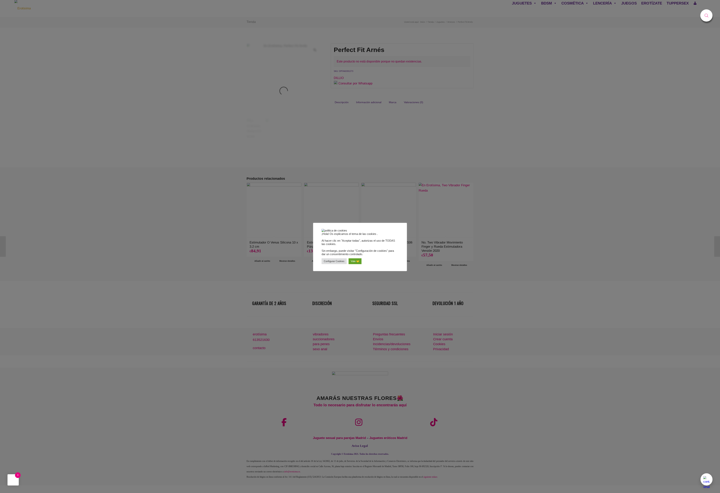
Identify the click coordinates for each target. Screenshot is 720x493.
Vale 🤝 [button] (355, 261)
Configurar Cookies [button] (334, 261)
